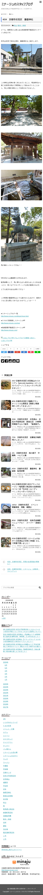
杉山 (15, 25)
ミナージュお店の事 (10, 752)
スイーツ (6, 736)
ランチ (5, 759)
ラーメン (6, 762)
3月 (6, 674)
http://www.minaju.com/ (9, 330)
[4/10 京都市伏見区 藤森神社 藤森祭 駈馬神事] (6, 472)
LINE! (37, 349)
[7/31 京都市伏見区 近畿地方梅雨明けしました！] (6, 441)
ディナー (6, 746)
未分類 (5, 799)
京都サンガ (7, 772)
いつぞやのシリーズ (10, 722)
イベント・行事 (8, 729)
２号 (4, 839)
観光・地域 (22, 25)
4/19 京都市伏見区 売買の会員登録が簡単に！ (23, 563)
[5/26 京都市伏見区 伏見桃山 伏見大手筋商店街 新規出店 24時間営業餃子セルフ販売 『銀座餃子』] (6, 423)
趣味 (4, 826)
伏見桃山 (6, 779)
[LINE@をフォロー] (18, 361)
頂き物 (5, 829)
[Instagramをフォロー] (10, 361)
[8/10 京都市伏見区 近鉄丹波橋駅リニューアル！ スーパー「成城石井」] (6, 524)
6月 (6, 665)
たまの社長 (7, 726)
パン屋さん (7, 749)
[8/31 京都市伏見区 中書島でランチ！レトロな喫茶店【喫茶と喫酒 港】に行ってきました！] (6, 405)
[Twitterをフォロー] (2, 361)
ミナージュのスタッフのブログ (19, 891)
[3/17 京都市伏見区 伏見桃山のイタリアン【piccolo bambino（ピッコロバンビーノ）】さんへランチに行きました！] (6, 385)
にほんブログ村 (6, 340)
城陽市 (5, 782)
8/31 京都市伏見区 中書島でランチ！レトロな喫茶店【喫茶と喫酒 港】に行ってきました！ (26, 403)
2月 (6, 677)
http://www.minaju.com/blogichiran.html (15, 316)
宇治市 (5, 786)
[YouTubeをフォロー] (14, 361)
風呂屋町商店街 (8, 832)
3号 (4, 719)
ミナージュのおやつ (10, 756)
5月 (6, 668)
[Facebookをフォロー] (6, 361)
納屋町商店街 (8, 812)
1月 (6, 679)
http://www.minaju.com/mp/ (10, 323)
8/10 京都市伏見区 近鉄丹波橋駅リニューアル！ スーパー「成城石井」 (26, 522)
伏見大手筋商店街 (9, 776)
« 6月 (4, 618)
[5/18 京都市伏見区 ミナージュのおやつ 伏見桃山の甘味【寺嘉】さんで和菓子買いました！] (6, 542)
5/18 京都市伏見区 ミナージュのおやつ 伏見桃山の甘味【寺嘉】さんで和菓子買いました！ (26, 540)
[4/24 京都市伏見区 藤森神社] (24, 352)
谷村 (4, 822)
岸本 (4, 789)
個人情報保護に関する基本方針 (16, 888)
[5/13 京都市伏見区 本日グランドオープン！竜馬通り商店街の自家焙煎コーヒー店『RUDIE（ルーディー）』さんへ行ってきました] (6, 488)
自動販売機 (7, 816)
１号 (4, 836)
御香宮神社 (7, 792)
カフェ (5, 732)
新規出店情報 (8, 796)
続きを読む (38, 396)
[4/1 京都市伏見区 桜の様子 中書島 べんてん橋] (6, 457)
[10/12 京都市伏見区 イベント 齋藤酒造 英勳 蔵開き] (6, 509)
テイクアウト (8, 742)
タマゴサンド (8, 739)
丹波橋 (5, 769)
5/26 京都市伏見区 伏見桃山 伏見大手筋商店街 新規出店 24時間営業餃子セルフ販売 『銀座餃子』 (27, 421)
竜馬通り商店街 (8, 809)
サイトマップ (32, 888)
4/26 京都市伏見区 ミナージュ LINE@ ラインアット (23, 570)
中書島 (5, 766)
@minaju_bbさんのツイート (12, 849)
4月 (6, 671)
